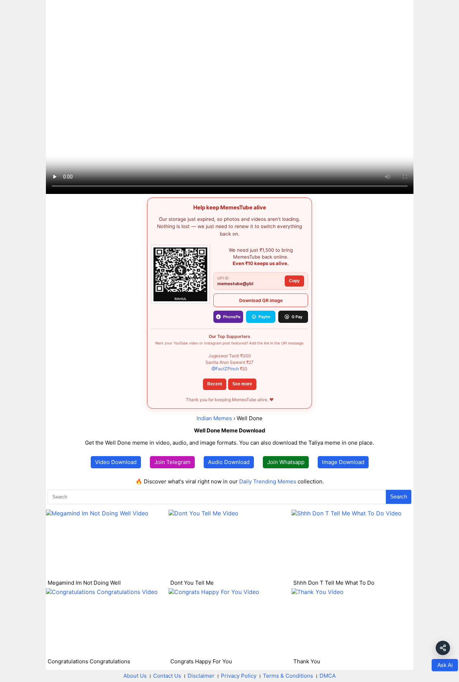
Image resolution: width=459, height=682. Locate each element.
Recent (214, 383)
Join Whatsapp (285, 462)
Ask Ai (444, 665)
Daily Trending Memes (267, 481)
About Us (135, 675)
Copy (294, 280)
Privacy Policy (238, 675)
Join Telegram (172, 462)
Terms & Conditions (288, 675)
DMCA (328, 675)
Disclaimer (201, 675)
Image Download (343, 462)
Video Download (116, 462)
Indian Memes (214, 418)
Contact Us (167, 675)
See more (242, 383)
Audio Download (229, 462)
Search (398, 496)
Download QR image (261, 300)
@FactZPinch (225, 368)
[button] (443, 648)
